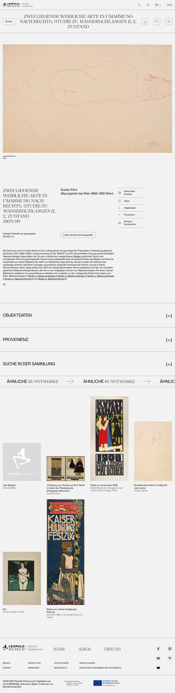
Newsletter (34, 663)
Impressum (33, 668)
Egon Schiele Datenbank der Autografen (100, 668)
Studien (77, 256)
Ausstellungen (87, 663)
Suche (59, 649)
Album (85, 649)
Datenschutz (60, 668)
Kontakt (7, 668)
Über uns (112, 649)
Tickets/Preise (61, 663)
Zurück (8, 21)
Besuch (6, 663)
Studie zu (42, 276)
